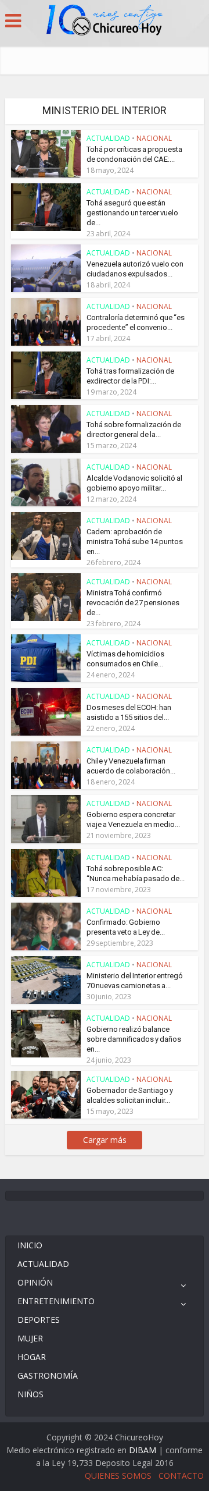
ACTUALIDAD (108, 138)
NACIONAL (154, 138)
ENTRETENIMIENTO (56, 1301)
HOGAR (31, 1356)
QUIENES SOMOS (118, 1475)
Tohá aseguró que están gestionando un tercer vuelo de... (132, 212)
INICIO (29, 1245)
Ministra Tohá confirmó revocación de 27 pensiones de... (133, 602)
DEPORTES (38, 1319)
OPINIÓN (35, 1282)
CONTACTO (181, 1475)
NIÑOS (30, 1394)
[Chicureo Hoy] (104, 22)
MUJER (30, 1338)
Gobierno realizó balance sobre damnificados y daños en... (134, 1039)
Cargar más (105, 1139)
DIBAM (142, 1450)
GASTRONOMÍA (47, 1375)
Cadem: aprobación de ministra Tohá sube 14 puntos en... (135, 541)
